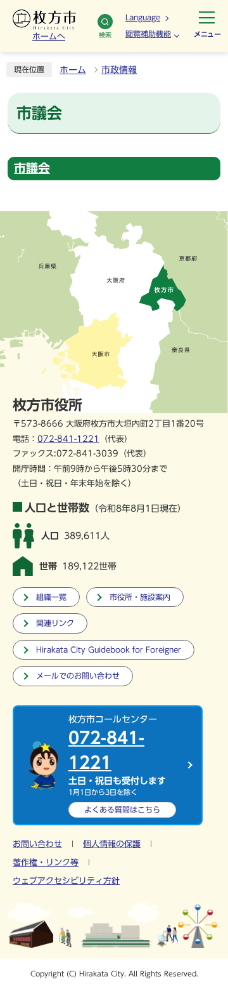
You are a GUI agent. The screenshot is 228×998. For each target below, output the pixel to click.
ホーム (73, 69)
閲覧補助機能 (148, 33)
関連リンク (55, 623)
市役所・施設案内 (140, 597)
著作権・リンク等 (46, 862)
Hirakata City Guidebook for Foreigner (108, 649)
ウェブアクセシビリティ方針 (66, 881)
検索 (105, 35)
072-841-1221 (68, 439)
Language (142, 17)
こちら (122, 809)
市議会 (32, 168)
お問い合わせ (37, 844)
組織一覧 (51, 597)
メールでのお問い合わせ (78, 675)
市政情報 (119, 69)
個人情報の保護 (112, 844)
